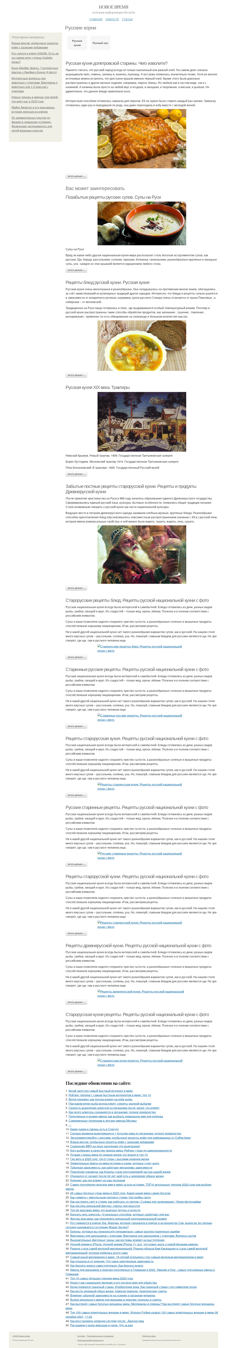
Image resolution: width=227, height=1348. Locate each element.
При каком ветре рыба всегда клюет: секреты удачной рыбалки (110, 1103)
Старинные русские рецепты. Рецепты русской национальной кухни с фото (137, 669)
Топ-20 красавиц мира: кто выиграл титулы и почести (105, 1210)
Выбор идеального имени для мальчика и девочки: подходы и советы (116, 1300)
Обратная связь (149, 1336)
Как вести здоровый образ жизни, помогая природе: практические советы (118, 1291)
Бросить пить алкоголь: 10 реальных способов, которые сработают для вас (119, 1214)
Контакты (81, 1336)
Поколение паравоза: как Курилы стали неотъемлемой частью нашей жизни (120, 1172)
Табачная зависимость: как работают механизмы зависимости (111, 1167)
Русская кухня (77, 43)
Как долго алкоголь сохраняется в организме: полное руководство (112, 1112)
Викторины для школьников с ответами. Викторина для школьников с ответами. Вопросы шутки (133, 1236)
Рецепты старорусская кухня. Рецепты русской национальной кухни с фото (137, 738)
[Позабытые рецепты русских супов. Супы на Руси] (142, 223)
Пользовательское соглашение (100, 1336)
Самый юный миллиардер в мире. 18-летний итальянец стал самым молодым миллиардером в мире (136, 1257)
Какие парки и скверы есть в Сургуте (94, 1129)
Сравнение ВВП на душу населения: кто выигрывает (105, 1146)
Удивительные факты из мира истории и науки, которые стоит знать (114, 1163)
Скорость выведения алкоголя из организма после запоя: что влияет (114, 1108)
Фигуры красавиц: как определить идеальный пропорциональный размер (118, 1219)
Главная (96, 18)
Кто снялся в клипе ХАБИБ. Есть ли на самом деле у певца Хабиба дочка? (35, 58)
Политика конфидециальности (90, 1340)
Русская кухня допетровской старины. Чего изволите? (116, 63)
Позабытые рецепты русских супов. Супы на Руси (113, 197)
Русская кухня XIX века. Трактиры (97, 387)
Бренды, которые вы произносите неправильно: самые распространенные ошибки (125, 1231)
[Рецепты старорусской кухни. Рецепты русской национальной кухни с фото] (142, 925)
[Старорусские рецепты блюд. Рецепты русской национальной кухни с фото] (142, 648)
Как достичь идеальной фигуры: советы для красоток (105, 1206)
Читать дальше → (76, 176)
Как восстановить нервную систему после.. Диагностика (107, 1321)
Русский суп (100, 43)
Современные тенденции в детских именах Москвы (103, 1121)
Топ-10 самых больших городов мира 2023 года (101, 1278)
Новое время (113, 7)
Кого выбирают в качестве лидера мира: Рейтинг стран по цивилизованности (121, 1150)
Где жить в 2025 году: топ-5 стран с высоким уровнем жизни (109, 1159)
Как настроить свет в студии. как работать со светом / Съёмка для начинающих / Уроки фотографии (135, 1202)
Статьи (127, 18)
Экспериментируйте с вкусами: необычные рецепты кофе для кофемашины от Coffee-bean (130, 1138)
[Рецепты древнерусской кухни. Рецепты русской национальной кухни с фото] (142, 993)
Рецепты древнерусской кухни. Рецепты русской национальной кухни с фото (138, 945)
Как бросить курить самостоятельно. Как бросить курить (106, 1265)
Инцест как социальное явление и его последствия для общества (113, 1283)
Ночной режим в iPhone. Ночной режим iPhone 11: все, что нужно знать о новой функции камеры (134, 1244)
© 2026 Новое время (21, 1336)
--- (70, 1125)
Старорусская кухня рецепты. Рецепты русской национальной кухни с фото (137, 1014)
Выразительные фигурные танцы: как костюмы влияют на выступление (117, 1240)
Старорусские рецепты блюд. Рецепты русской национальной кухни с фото (137, 600)
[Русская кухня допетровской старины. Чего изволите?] (142, 138)
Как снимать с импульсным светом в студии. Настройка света (110, 1197)
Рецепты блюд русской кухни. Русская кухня (107, 282)
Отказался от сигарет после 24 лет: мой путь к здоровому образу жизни (117, 1176)
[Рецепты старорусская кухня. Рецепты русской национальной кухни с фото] (142, 786)
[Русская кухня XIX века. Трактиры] (142, 422)
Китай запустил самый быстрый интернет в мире (101, 1091)
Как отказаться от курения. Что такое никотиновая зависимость (112, 1261)
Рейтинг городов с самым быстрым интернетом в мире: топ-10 (110, 1095)
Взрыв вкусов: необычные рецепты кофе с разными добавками (112, 1142)
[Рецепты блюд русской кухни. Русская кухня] (142, 345)
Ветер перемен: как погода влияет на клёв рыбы (100, 1099)
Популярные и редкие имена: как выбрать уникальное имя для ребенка (116, 1116)
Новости (112, 18)
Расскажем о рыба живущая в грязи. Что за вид (101, 1325)
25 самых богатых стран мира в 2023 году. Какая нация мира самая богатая (120, 1193)
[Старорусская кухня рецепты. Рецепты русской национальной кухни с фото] (142, 1063)
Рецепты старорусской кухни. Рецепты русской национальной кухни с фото (137, 876)
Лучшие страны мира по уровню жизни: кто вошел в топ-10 (109, 1155)
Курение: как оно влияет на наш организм (97, 1180)
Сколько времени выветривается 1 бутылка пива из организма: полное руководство (125, 1133)
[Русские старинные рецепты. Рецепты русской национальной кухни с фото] (142, 855)
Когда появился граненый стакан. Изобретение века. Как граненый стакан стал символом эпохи (133, 1287)
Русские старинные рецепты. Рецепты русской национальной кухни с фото (137, 807)
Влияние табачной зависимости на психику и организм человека (112, 1295)
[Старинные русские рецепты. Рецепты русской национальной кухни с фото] (142, 717)
